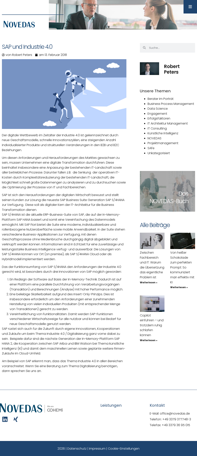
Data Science (158, 108)
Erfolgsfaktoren (159, 118)
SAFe (151, 148)
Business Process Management (171, 104)
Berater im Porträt (161, 99)
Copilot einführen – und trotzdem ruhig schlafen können (152, 325)
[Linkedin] (5, 419)
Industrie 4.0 (71, 135)
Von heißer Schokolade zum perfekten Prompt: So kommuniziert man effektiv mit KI (182, 267)
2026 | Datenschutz (72, 448)
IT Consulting (157, 128)
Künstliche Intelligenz (163, 133)
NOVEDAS (154, 138)
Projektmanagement (163, 143)
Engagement (157, 113)
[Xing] (16, 419)
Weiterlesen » (148, 282)
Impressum (97, 448)
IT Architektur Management (168, 123)
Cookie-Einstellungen (123, 448)
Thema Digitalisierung (84, 366)
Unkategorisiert (159, 153)
